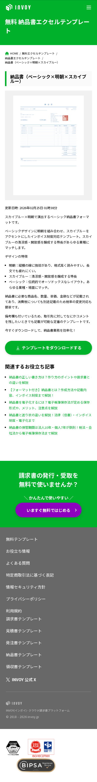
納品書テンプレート (24, 655)
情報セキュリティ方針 (26, 587)
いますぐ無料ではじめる (48, 510)
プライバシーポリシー (26, 599)
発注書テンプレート (24, 643)
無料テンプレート (22, 539)
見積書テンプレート (24, 631)
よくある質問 (18, 563)
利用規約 (14, 611)
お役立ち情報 (18, 551)
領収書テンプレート (24, 666)
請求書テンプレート (24, 619)
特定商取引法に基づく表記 (30, 575)
